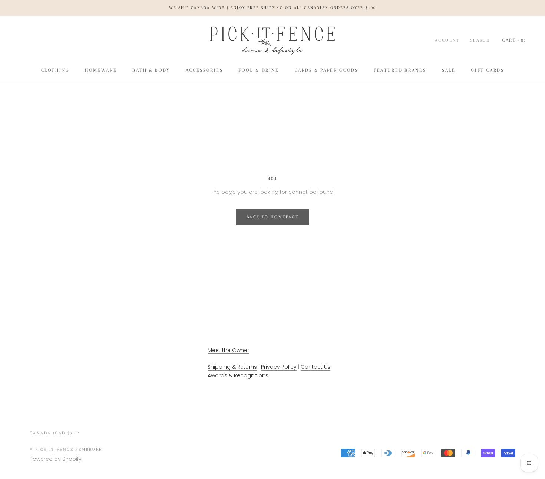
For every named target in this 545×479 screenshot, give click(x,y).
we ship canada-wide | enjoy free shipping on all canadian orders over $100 (272, 7)
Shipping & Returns (232, 367)
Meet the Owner (228, 350)
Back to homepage (272, 217)
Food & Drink (258, 70)
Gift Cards (487, 70)
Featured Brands (400, 70)
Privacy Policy (279, 367)
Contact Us (315, 367)
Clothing (55, 70)
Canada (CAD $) (51, 433)
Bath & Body (151, 70)
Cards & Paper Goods (326, 70)
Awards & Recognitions (238, 375)
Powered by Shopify (56, 459)
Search (480, 40)
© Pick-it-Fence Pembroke (66, 449)
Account (447, 40)
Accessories (204, 70)
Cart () (514, 40)
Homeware (101, 70)
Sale (448, 70)
